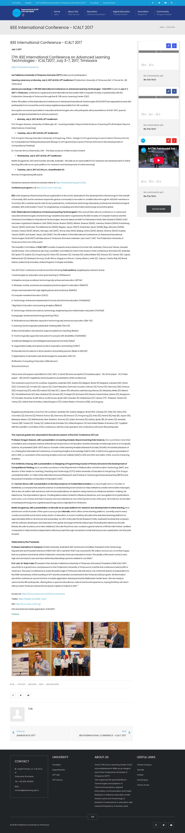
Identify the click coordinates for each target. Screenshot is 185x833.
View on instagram (168, 45)
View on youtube (168, 140)
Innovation (143, 13)
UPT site (56, 774)
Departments (109, 2)
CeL (30, 708)
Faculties (94, 2)
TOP (92, 817)
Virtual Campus (144, 764)
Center (140, 774)
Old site (140, 769)
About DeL (73, 13)
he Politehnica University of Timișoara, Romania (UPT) (61, 2)
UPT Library (57, 780)
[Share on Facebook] (13, 695)
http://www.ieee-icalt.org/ (49, 187)
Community (164, 13)
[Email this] (28, 695)
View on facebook (168, 91)
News (41, 684)
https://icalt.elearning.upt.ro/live (71, 182)
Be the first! (150, 79)
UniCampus (142, 780)
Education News (52, 684)
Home (57, 13)
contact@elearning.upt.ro (27, 790)
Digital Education (121, 13)
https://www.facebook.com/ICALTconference (43, 593)
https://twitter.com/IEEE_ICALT (32, 599)
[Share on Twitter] (21, 695)
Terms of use (143, 785)
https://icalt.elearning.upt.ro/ (25, 67)
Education (96, 13)
